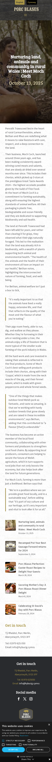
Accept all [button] (13, 749)
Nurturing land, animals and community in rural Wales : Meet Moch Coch (31, 525)
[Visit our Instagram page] (31, 699)
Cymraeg (32, 2)
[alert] (26, 742)
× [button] (49, 725)
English (19, 2)
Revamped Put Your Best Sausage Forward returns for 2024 (32, 546)
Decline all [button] (38, 749)
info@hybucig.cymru (23, 647)
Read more (24, 735)
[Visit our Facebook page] (18, 699)
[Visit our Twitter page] (24, 699)
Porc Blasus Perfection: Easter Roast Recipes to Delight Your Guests (31, 567)
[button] (25, 15)
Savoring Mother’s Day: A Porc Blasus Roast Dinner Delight (32, 588)
